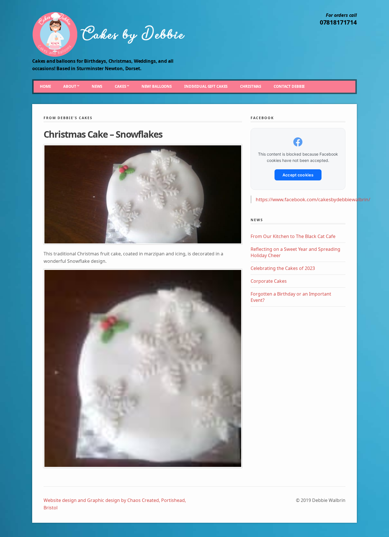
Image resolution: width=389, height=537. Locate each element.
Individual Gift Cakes (206, 86)
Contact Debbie (289, 86)
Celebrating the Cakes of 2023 (283, 268)
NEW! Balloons (157, 86)
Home (45, 86)
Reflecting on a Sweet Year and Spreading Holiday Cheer (295, 252)
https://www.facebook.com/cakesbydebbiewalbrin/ (313, 199)
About (69, 86)
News (97, 86)
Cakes (120, 86)
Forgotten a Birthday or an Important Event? (291, 297)
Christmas (250, 86)
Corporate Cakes (269, 281)
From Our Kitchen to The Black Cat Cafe (293, 236)
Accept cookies (298, 174)
